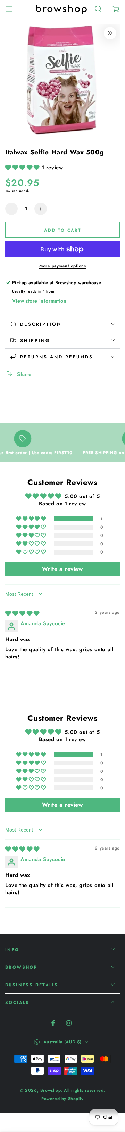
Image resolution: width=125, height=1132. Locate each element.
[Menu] (9, 9)
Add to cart (62, 230)
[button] (98, 9)
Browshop (50, 1090)
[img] (22, 613)
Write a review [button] (62, 569)
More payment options (62, 266)
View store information (39, 300)
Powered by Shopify (62, 1099)
